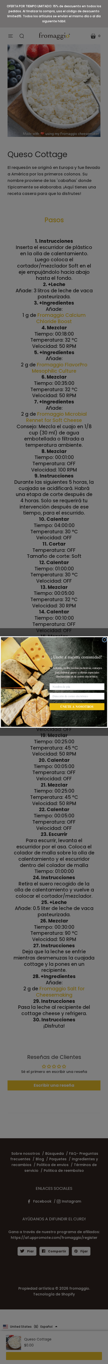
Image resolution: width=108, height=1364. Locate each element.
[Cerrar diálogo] (104, 640)
